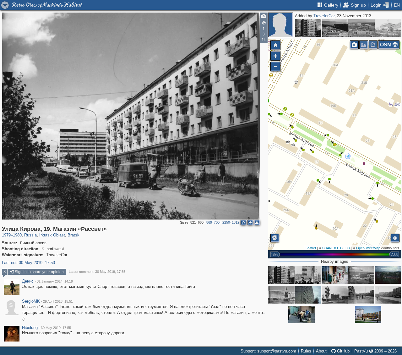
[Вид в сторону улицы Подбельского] (388, 275)
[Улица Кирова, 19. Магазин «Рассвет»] (335, 144)
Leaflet (311, 247)
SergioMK (31, 301)
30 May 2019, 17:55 (56, 328)
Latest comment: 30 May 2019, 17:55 (97, 271)
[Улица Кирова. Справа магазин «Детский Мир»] (388, 295)
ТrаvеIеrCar (323, 15)
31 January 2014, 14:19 (55, 281)
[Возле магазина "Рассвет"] (361, 295)
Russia (30, 235)
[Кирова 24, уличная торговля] (301, 314)
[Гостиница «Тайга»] (361, 275)
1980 (17, 235)
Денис (28, 281)
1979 (6, 235)
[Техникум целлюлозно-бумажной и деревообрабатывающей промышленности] (335, 28)
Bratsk (73, 235)
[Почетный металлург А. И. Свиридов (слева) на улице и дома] (308, 275)
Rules (306, 351)
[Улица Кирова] (335, 295)
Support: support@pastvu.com (268, 351)
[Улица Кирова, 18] (335, 275)
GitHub (343, 351)
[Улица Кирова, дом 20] (308, 295)
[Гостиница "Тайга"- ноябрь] (281, 295)
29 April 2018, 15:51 (58, 301)
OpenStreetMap (368, 247)
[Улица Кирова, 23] (308, 28)
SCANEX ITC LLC (336, 247)
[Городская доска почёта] (368, 314)
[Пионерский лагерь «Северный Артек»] (361, 28)
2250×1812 (230, 222)
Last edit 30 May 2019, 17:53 (28, 262)
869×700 (213, 222)
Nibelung (30, 328)
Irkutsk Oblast (52, 235)
